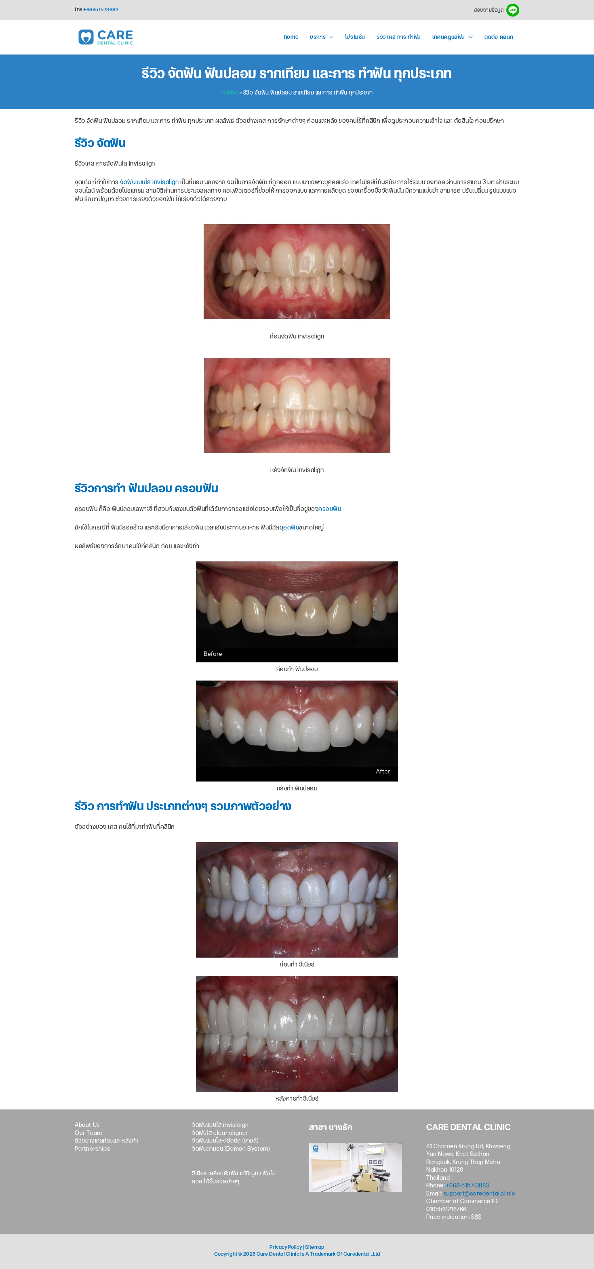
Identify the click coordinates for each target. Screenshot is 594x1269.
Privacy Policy (286, 1247)
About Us (87, 1125)
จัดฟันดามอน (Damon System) (231, 1149)
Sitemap (314, 1247)
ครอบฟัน (329, 509)
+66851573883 (100, 10)
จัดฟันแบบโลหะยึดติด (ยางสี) (225, 1141)
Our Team (88, 1133)
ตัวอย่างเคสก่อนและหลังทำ (106, 1141)
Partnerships (92, 1149)
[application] (330, 37)
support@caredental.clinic (480, 1194)
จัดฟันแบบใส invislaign (220, 1125)
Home (229, 93)
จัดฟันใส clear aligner (220, 1133)
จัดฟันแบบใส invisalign (149, 182)
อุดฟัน (291, 528)
